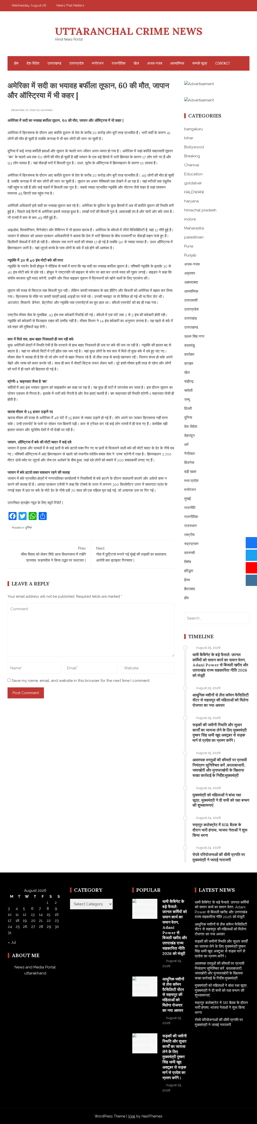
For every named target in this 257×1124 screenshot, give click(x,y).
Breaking (192, 156)
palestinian (194, 237)
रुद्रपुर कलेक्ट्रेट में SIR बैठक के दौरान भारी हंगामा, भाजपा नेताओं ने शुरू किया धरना (219, 830)
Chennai (191, 165)
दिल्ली (188, 408)
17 (9, 920)
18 (17, 920)
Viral (131, 1116)
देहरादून (189, 435)
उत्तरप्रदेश (76, 63)
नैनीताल (189, 453)
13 (33, 914)
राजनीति (189, 508)
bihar (188, 138)
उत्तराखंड (190, 318)
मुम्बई (187, 498)
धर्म (186, 444)
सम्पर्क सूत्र (199, 63)
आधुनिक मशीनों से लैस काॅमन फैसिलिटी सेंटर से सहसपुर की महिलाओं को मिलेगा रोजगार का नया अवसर (220, 700)
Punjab (190, 255)
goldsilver (193, 183)
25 (18, 926)
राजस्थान (190, 526)
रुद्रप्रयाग (191, 544)
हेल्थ (187, 580)
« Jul (12, 942)
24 (10, 926)
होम (16, 63)
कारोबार (189, 354)
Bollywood (194, 147)
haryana (191, 201)
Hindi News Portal (69, 39)
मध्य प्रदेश (191, 480)
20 (33, 920)
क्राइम (188, 363)
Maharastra (194, 228)
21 (40, 920)
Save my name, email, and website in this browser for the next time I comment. (81, 680)
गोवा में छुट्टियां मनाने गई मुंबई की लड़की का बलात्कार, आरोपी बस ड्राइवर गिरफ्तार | (131, 554)
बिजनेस (189, 462)
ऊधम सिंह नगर (194, 336)
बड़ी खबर (190, 471)
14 (41, 914)
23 (57, 920)
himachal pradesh (200, 210)
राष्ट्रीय (189, 535)
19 (25, 920)
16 (57, 914)
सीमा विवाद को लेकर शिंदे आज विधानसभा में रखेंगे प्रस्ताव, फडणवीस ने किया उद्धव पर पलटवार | (53, 554)
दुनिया (28, 527)
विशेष (187, 562)
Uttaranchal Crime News (128, 31)
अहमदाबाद (191, 282)
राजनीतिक (118, 63)
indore (190, 219)
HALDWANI (194, 192)
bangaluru (193, 129)
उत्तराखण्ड (54, 63)
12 (24, 914)
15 (48, 914)
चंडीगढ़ (189, 381)
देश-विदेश (33, 63)
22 (49, 920)
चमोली (188, 390)
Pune (188, 246)
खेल (136, 63)
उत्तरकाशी (191, 300)
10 (10, 914)
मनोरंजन (98, 63)
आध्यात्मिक (177, 63)
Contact (222, 63)
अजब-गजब (154, 63)
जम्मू (187, 399)
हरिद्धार (188, 571)
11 (17, 914)
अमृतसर (189, 273)
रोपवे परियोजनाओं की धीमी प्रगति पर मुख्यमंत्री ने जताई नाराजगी (218, 857)
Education (193, 174)
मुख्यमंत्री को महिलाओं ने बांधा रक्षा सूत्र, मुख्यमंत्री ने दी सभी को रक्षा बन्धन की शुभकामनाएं (220, 800)
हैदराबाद (189, 589)
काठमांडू (189, 345)
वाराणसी (189, 553)
